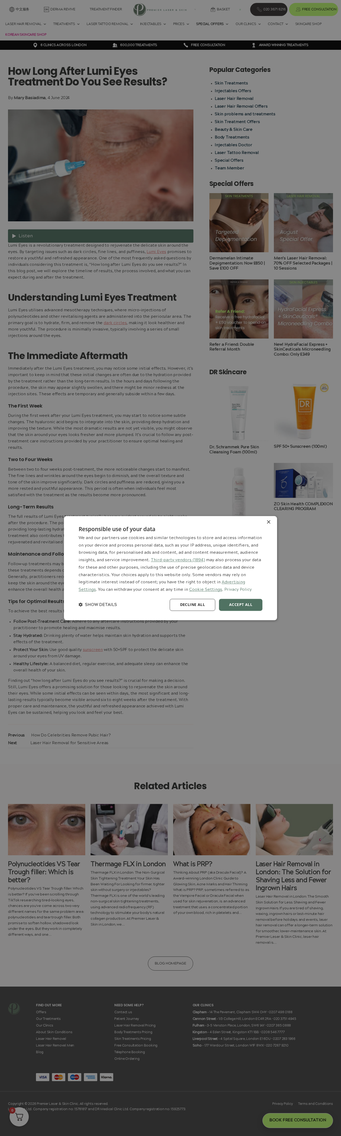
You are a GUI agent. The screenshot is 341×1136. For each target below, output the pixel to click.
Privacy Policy (238, 590)
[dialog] (170, 568)
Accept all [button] (240, 604)
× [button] (268, 522)
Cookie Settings (205, 590)
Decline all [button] (192, 604)
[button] (98, 604)
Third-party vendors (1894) (178, 561)
